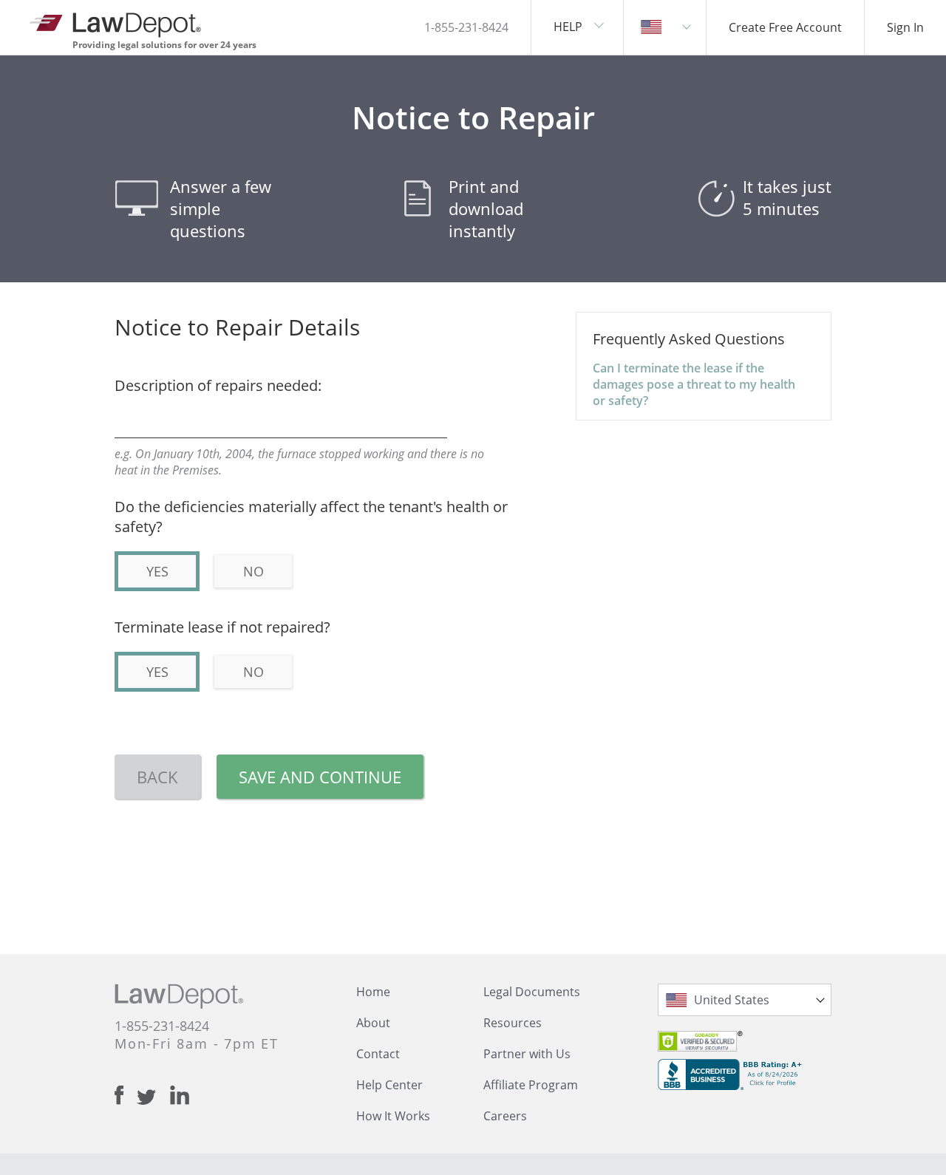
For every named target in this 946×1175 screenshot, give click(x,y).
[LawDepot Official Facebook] (126, 1095)
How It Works (393, 1116)
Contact (378, 1054)
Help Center (389, 1085)
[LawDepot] (116, 21)
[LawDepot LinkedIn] (179, 1095)
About (373, 1023)
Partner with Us (527, 1054)
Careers (505, 1116)
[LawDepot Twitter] (153, 1097)
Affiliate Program (530, 1085)
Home (373, 992)
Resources (512, 1023)
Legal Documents (531, 992)
